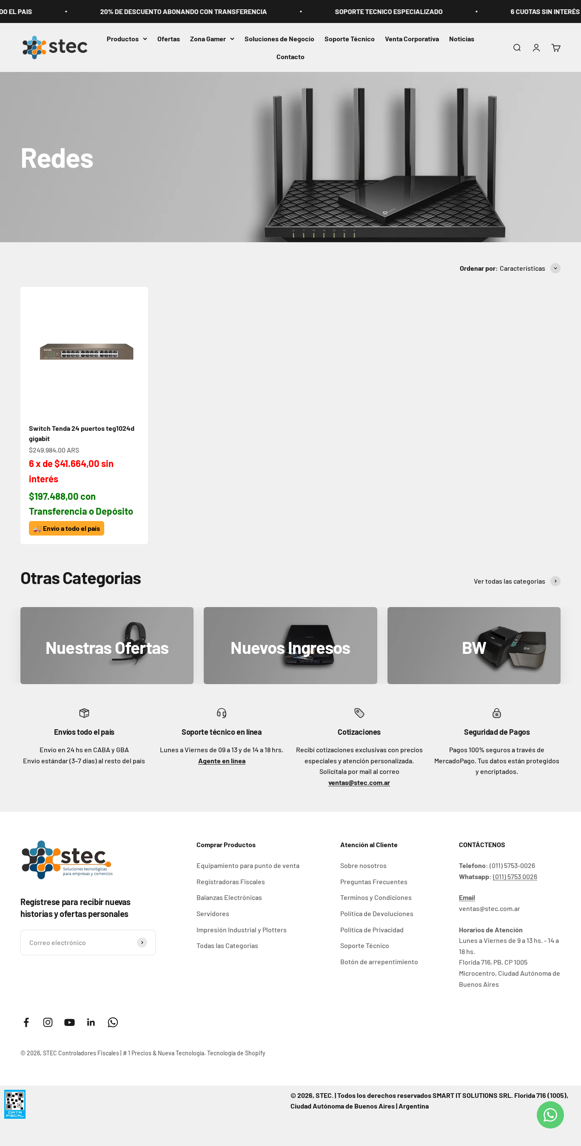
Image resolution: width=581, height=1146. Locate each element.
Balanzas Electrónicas (229, 897)
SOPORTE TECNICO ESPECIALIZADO (367, 11)
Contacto (290, 56)
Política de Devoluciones (376, 913)
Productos (123, 38)
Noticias (461, 38)
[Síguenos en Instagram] (48, 1022)
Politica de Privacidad (372, 929)
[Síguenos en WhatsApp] (113, 1022)
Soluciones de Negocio (279, 38)
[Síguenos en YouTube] (69, 1022)
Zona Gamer (208, 38)
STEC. (324, 1095)
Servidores (213, 913)
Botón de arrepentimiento (379, 961)
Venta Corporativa (412, 38)
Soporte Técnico (350, 38)
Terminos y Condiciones (376, 897)
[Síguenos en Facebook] (26, 1022)
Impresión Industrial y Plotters (242, 929)
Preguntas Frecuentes (373, 881)
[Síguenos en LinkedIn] (91, 1022)
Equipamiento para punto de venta (248, 865)
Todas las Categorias (227, 945)
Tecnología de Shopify (236, 1053)
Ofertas (168, 38)
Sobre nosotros (363, 865)
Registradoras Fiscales (231, 881)
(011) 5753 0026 (515, 876)
